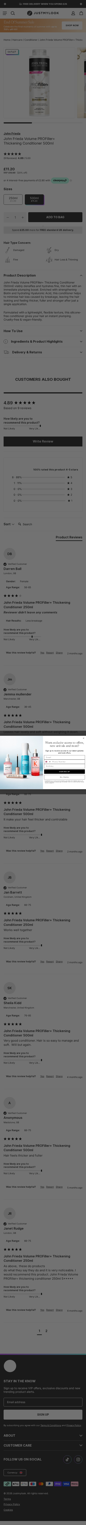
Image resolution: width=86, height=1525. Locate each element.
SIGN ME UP (64, 772)
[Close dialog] (83, 738)
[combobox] (47, 762)
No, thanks (64, 777)
